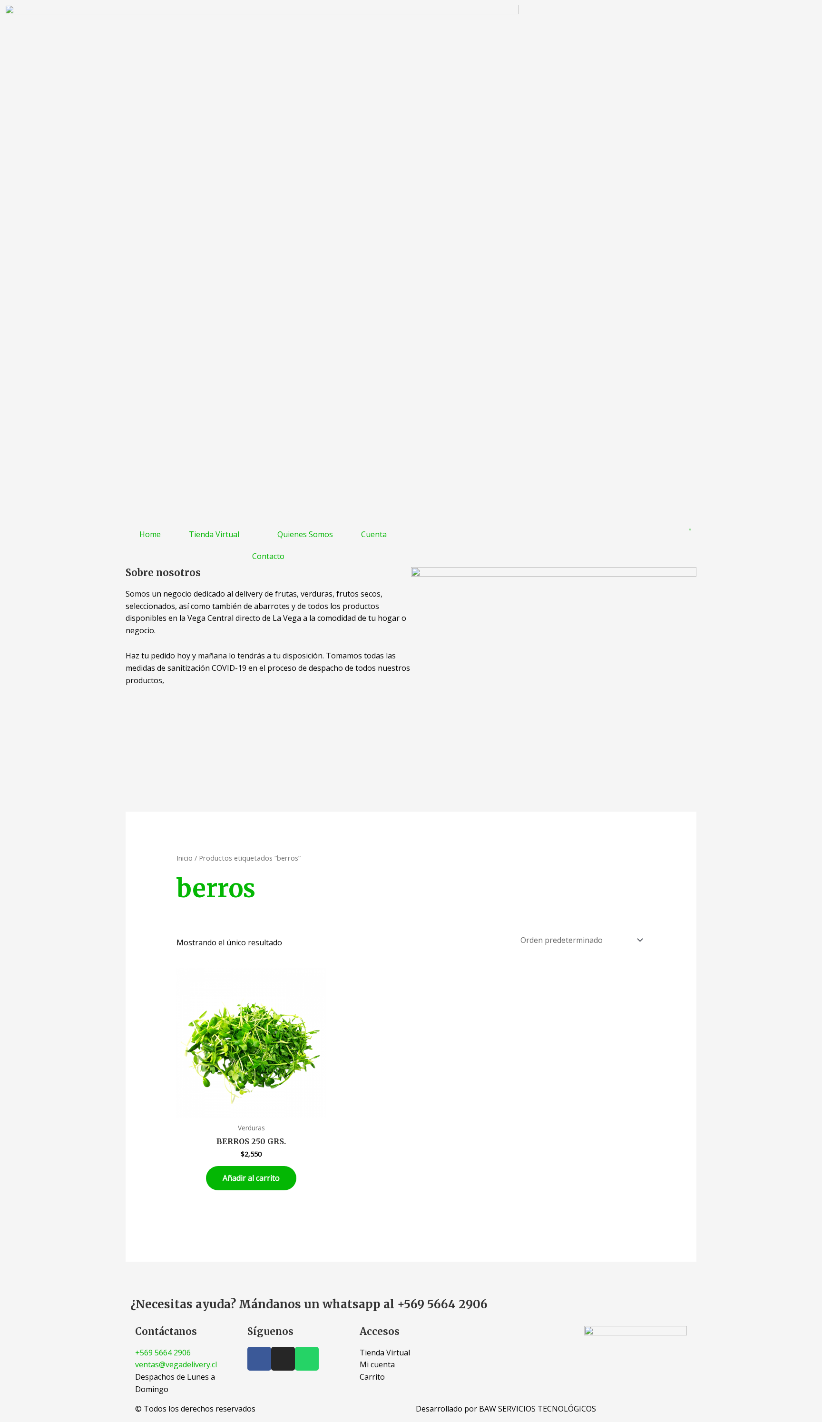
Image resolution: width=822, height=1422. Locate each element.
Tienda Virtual (214, 534)
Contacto (268, 556)
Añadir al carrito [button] (251, 1178)
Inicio (184, 858)
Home (150, 534)
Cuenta (374, 534)
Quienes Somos (305, 534)
